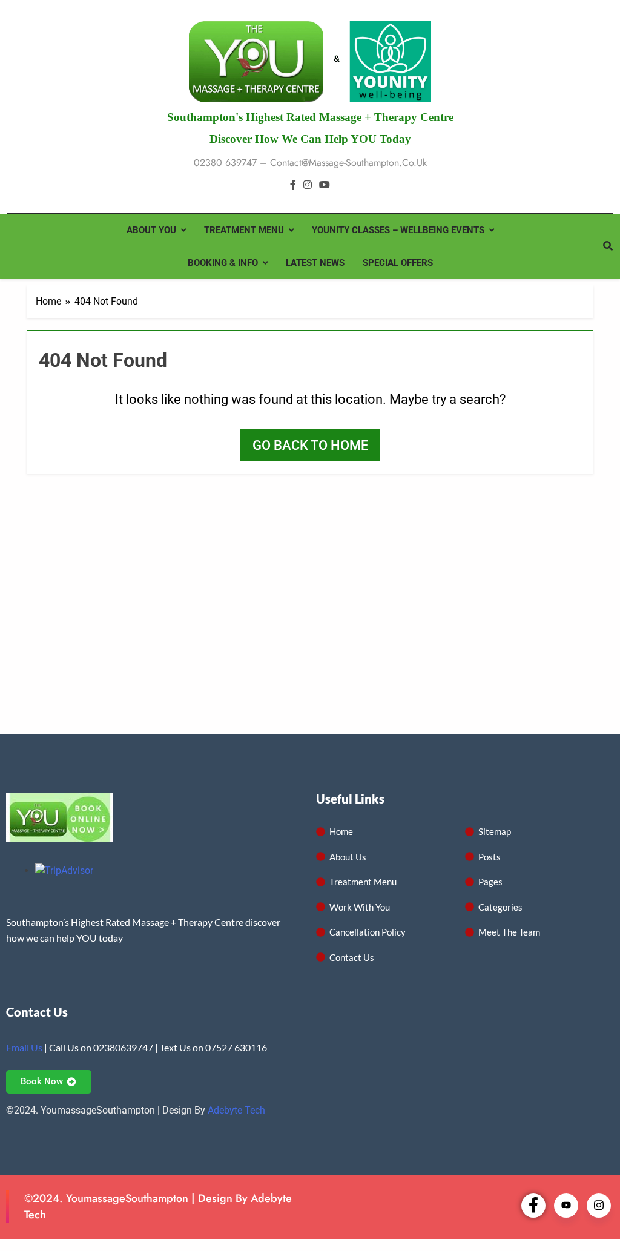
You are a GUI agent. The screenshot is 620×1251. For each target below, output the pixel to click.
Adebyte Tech (236, 1110)
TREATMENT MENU (244, 230)
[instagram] (307, 185)
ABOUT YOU (151, 230)
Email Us (24, 1047)
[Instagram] (599, 1205)
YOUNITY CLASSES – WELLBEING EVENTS (398, 230)
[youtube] (324, 185)
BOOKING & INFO (223, 262)
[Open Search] (608, 246)
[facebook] (293, 185)
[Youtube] (566, 1205)
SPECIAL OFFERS (398, 262)
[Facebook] (533, 1205)
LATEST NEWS (315, 262)
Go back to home (310, 445)
